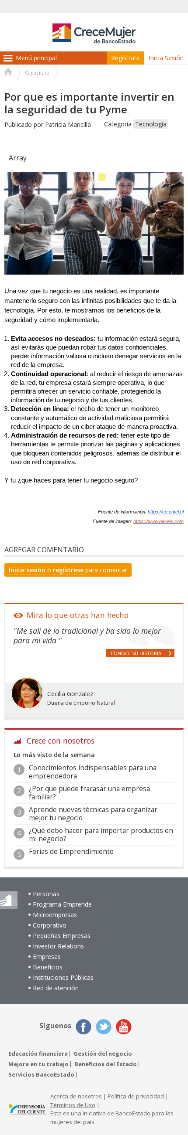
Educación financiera (38, 1054)
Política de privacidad (136, 1096)
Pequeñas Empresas (62, 935)
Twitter (103, 1027)
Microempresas (55, 915)
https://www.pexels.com (158, 521)
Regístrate (125, 58)
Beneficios (48, 967)
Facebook (83, 1027)
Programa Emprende (62, 904)
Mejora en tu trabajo (38, 1064)
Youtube (124, 1027)
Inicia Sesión (166, 58)
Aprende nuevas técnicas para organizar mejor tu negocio (93, 813)
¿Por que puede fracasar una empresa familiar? (89, 792)
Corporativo (49, 925)
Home (8, 73)
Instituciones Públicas (63, 977)
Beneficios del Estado (105, 1064)
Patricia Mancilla (68, 124)
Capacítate (37, 72)
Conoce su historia (136, 653)
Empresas (47, 956)
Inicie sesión (27, 570)
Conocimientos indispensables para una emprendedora (93, 771)
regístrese (68, 570)
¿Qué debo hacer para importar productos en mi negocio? (101, 834)
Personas (46, 894)
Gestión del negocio (102, 1054)
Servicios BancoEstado (41, 1074)
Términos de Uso (72, 1105)
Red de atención (56, 988)
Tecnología (151, 124)
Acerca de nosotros (76, 1096)
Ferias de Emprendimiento (71, 851)
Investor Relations (58, 946)
